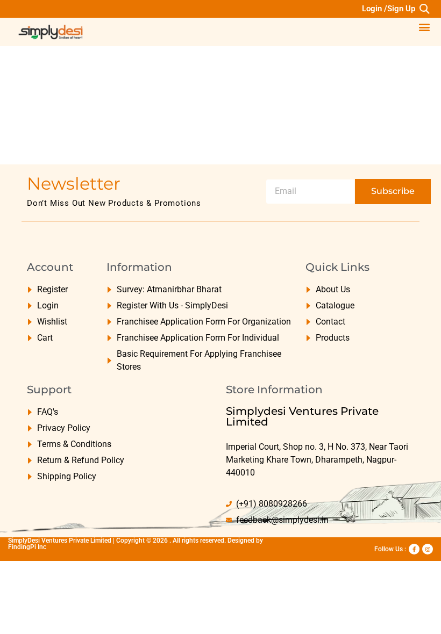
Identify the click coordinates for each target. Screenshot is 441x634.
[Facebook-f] (414, 549)
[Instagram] (427, 549)
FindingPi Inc (27, 547)
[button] (424, 9)
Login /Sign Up (388, 8)
